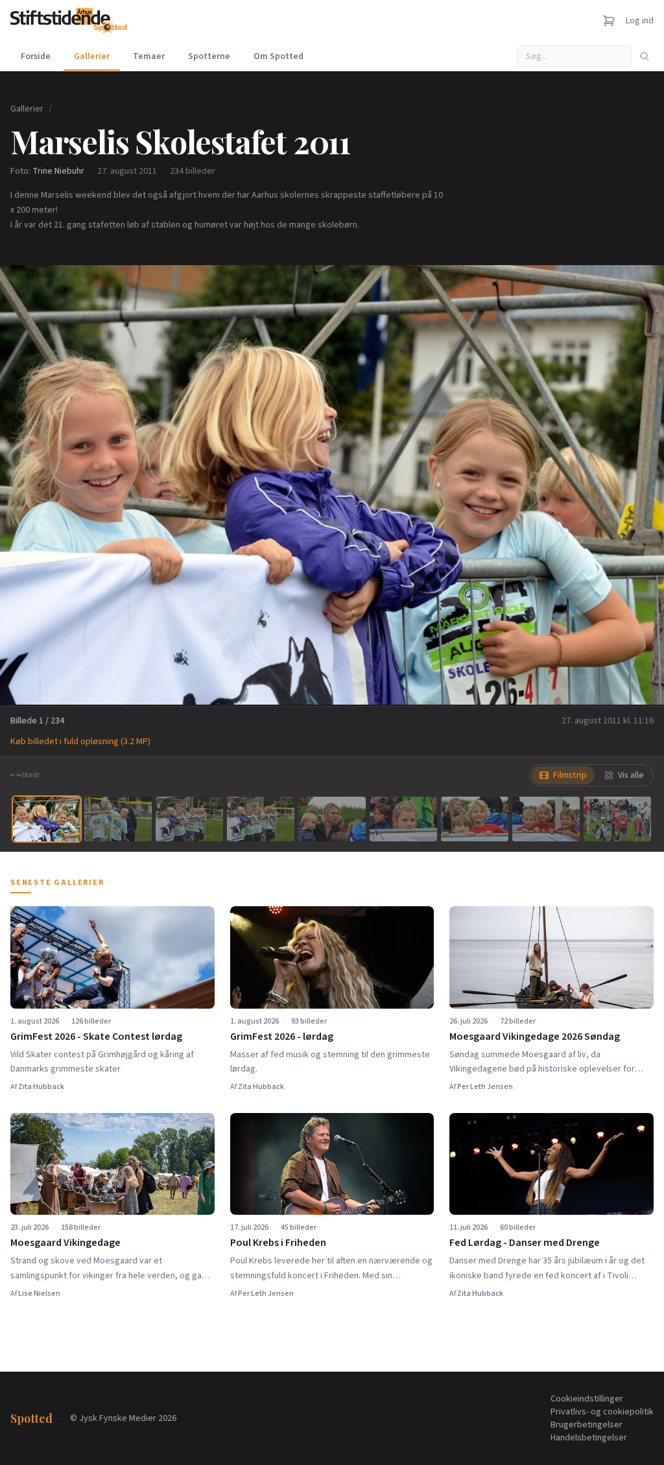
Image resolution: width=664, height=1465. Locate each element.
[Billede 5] (332, 819)
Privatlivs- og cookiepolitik (602, 1411)
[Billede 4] (260, 819)
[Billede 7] (474, 819)
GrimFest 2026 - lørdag (281, 1036)
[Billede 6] (403, 819)
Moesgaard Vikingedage (65, 1243)
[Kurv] (608, 20)
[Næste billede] (638, 484)
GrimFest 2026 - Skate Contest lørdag (96, 1036)
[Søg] (644, 56)
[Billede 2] (118, 819)
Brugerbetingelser (586, 1424)
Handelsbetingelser (589, 1437)
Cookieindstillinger (587, 1398)
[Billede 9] (617, 819)
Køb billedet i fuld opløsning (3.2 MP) (80, 741)
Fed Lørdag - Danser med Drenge (524, 1243)
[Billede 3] (189, 819)
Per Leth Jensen (485, 1086)
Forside (36, 56)
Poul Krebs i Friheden (278, 1243)
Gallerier (92, 56)
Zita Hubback (41, 1086)
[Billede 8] (546, 819)
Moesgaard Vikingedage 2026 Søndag (534, 1036)
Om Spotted (278, 56)
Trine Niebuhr (58, 171)
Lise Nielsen (39, 1293)
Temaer (149, 56)
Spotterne (209, 56)
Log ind (640, 20)
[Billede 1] (46, 819)
